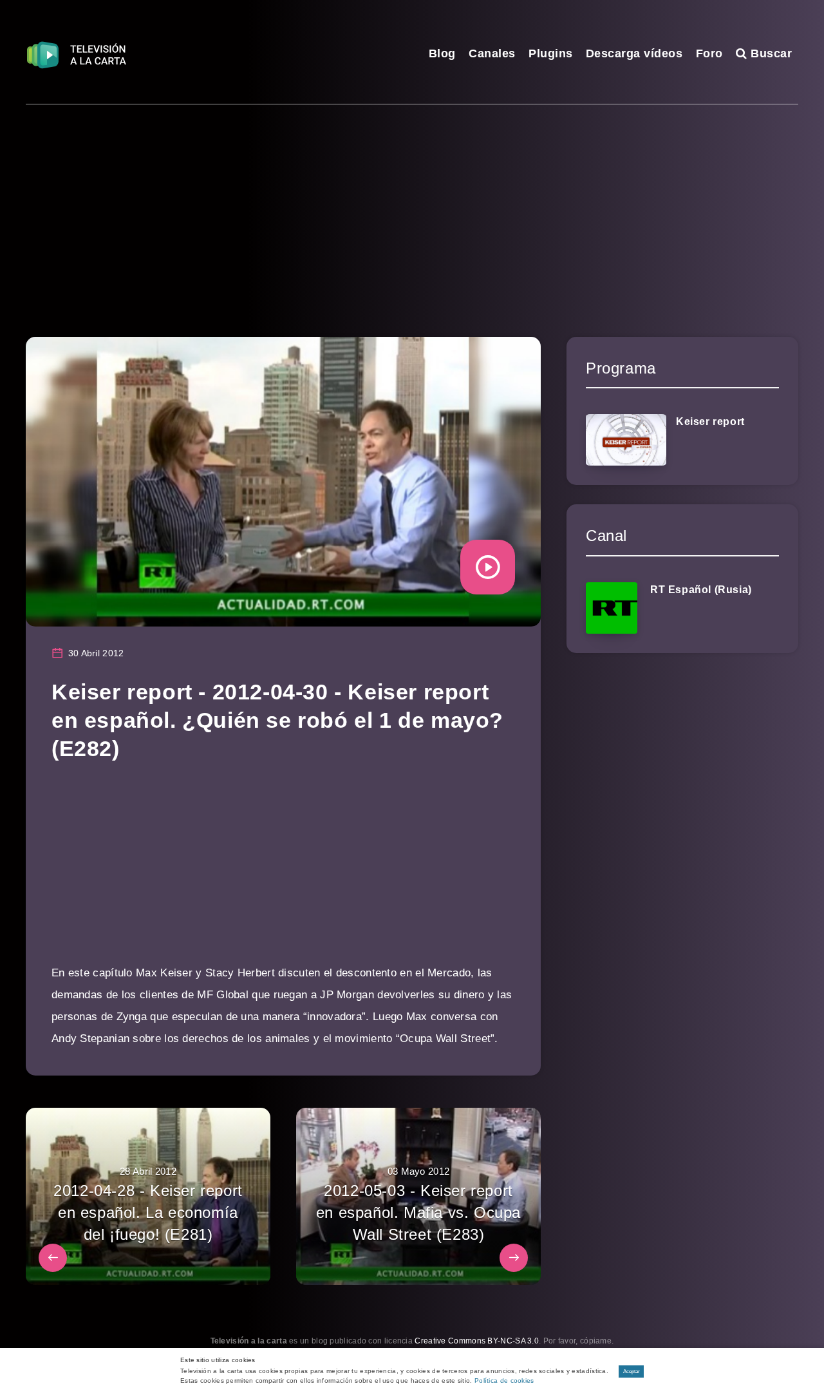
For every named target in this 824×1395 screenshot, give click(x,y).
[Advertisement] (412, 201)
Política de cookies (504, 1380)
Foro (709, 53)
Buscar (769, 53)
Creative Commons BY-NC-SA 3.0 (477, 1340)
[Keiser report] (626, 440)
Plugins (551, 53)
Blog (442, 53)
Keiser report (710, 421)
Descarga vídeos (634, 53)
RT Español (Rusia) (701, 589)
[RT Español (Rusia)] (611, 608)
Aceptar (631, 1371)
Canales (492, 53)
